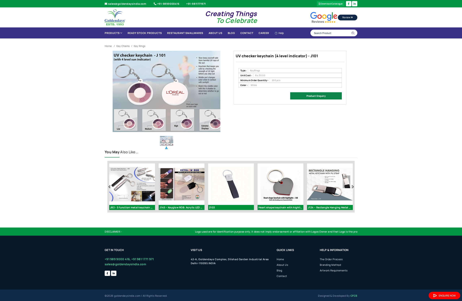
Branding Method (330, 265)
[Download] (166, 148)
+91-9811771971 (196, 3)
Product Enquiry (316, 96)
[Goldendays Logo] (115, 17)
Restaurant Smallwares (185, 33)
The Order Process (331, 259)
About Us (215, 33)
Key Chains (123, 46)
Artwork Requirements (334, 270)
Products (112, 33)
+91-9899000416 (168, 3)
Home (108, 46)
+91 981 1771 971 (142, 259)
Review (346, 17)
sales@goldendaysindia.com (127, 3)
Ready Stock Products (145, 33)
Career (264, 33)
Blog (231, 33)
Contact (246, 33)
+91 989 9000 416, (118, 259)
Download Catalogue (331, 3)
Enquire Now (447, 295)
